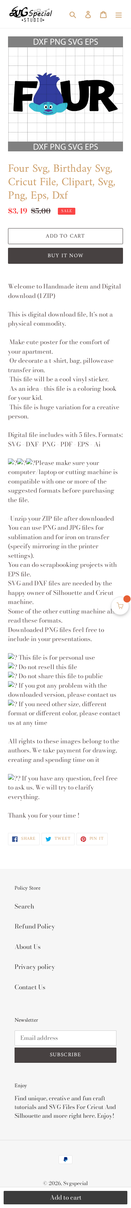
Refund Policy (35, 926)
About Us (28, 946)
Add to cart (66, 1197)
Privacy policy (35, 966)
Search (24, 906)
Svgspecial (75, 1183)
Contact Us (30, 987)
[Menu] (118, 14)
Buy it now (65, 256)
